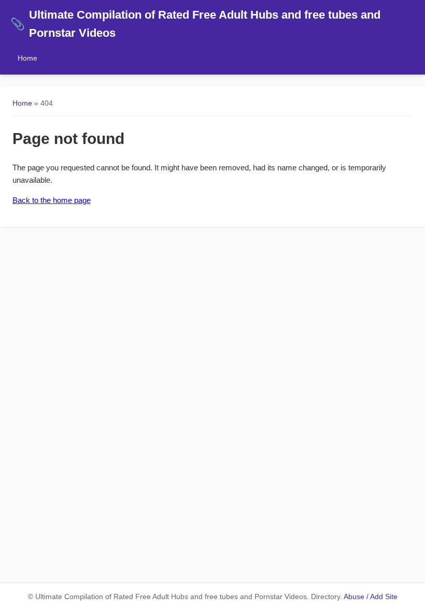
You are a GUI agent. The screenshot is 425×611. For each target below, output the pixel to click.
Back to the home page (51, 200)
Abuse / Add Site (371, 597)
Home (27, 58)
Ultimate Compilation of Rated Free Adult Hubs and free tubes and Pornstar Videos (195, 23)
